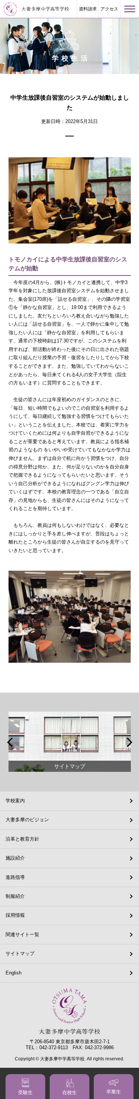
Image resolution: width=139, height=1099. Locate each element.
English (13, 973)
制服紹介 (15, 896)
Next (128, 742)
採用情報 (15, 915)
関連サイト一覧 (22, 934)
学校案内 (15, 800)
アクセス (109, 9)
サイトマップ (20, 953)
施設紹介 (15, 858)
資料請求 (88, 9)
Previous (11, 742)
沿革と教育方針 (22, 839)
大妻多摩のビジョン (27, 819)
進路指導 (15, 877)
